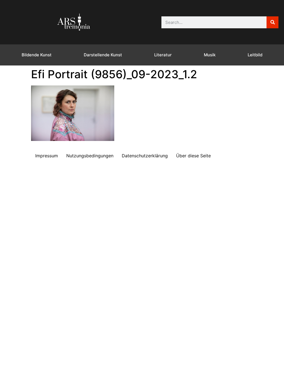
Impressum (46, 155)
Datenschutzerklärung (145, 155)
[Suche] (272, 22)
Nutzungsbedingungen (89, 155)
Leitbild (255, 54)
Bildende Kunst (37, 54)
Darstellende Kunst (103, 54)
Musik (209, 54)
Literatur (163, 54)
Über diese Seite (193, 155)
